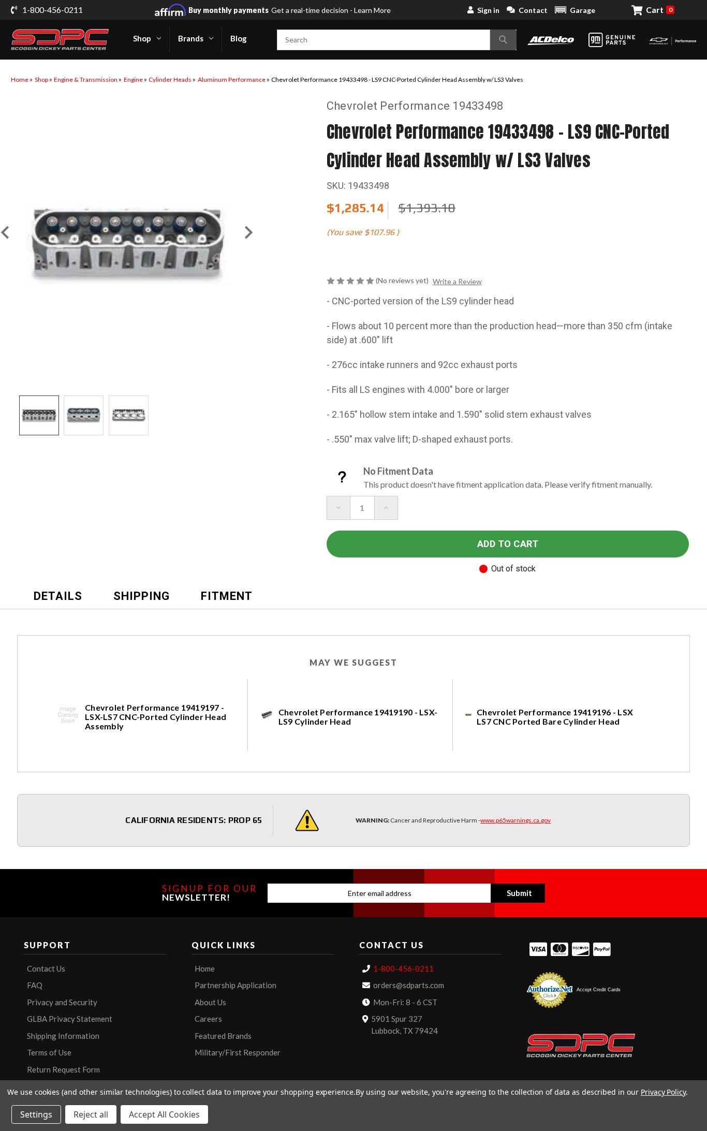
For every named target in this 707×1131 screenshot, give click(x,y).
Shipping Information (63, 1035)
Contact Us (46, 968)
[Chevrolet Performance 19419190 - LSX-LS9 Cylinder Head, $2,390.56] (266, 714)
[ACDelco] (550, 39)
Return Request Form (63, 1069)
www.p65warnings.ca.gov (515, 820)
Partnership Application (235, 985)
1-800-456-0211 (403, 968)
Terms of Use (49, 1052)
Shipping (141, 596)
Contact (533, 10)
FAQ (34, 985)
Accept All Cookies (164, 1114)
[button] (575, 10)
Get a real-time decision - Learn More (289, 10)
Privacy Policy (663, 1092)
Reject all (90, 1114)
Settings (36, 1114)
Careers (208, 1018)
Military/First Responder (238, 1052)
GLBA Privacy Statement (69, 1018)
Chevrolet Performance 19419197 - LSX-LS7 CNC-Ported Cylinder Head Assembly (155, 717)
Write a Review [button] (457, 281)
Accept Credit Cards (599, 989)
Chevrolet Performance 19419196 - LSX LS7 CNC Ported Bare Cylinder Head (555, 717)
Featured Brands (223, 1035)
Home (205, 968)
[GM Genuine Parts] (611, 40)
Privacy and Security (62, 1002)
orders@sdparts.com (408, 985)
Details (58, 596)
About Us (210, 1002)
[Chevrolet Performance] (673, 39)
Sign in (488, 10)
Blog (238, 38)
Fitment (227, 596)
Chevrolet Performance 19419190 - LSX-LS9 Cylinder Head (357, 717)
